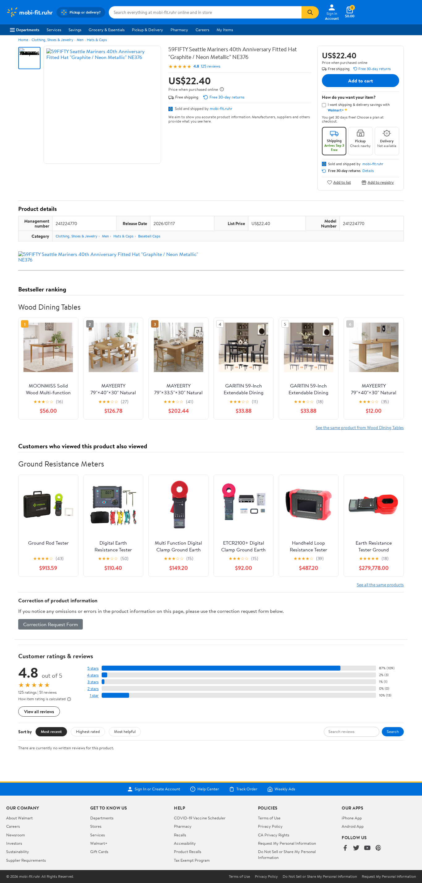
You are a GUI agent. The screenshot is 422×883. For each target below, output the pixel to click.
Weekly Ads (285, 789)
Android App (353, 826)
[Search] (310, 12)
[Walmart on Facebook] (345, 848)
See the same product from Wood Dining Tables (360, 427)
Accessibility (185, 843)
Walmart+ (99, 843)
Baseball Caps (149, 236)
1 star (94, 695)
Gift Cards (99, 851)
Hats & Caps (97, 39)
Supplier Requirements (26, 860)
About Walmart (19, 818)
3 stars (93, 682)
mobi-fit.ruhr (221, 108)
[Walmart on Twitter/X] (356, 848)
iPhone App (352, 818)
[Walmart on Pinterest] (378, 848)
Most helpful (125, 731)
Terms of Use (269, 818)
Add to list (342, 182)
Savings (75, 29)
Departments (27, 29)
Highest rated (88, 731)
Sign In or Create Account (157, 789)
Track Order (246, 789)
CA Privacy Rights (273, 835)
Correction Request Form (50, 624)
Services (54, 29)
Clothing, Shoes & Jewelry (52, 39)
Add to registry (381, 182)
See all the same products (380, 585)
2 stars (93, 688)
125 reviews (210, 66)
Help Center (208, 789)
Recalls (180, 835)
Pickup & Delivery (147, 29)
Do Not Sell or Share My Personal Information (320, 876)
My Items (225, 29)
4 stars (93, 675)
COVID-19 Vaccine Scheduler (200, 818)
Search (393, 731)
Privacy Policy (270, 826)
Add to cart (360, 80)
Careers (202, 29)
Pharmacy (179, 29)
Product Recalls (187, 851)
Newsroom (15, 835)
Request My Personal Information (287, 843)
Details (368, 171)
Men (80, 39)
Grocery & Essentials (106, 29)
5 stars (93, 668)
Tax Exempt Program (192, 860)
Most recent (51, 731)
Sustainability (17, 851)
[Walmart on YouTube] (367, 848)
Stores (95, 826)
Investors (14, 843)
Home (23, 39)
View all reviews (39, 711)
